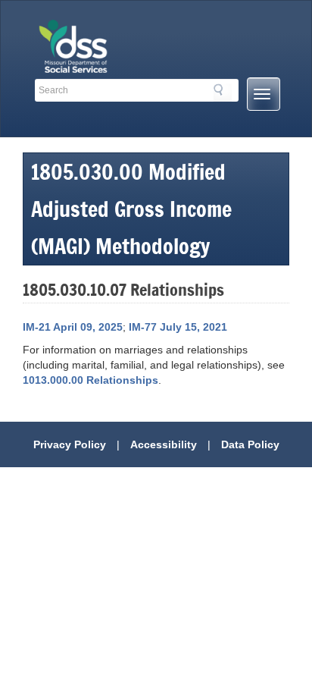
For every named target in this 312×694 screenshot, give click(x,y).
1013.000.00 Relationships (90, 380)
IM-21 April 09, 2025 (73, 327)
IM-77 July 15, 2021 (178, 327)
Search (223, 92)
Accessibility (163, 444)
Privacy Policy (69, 444)
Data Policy (250, 444)
